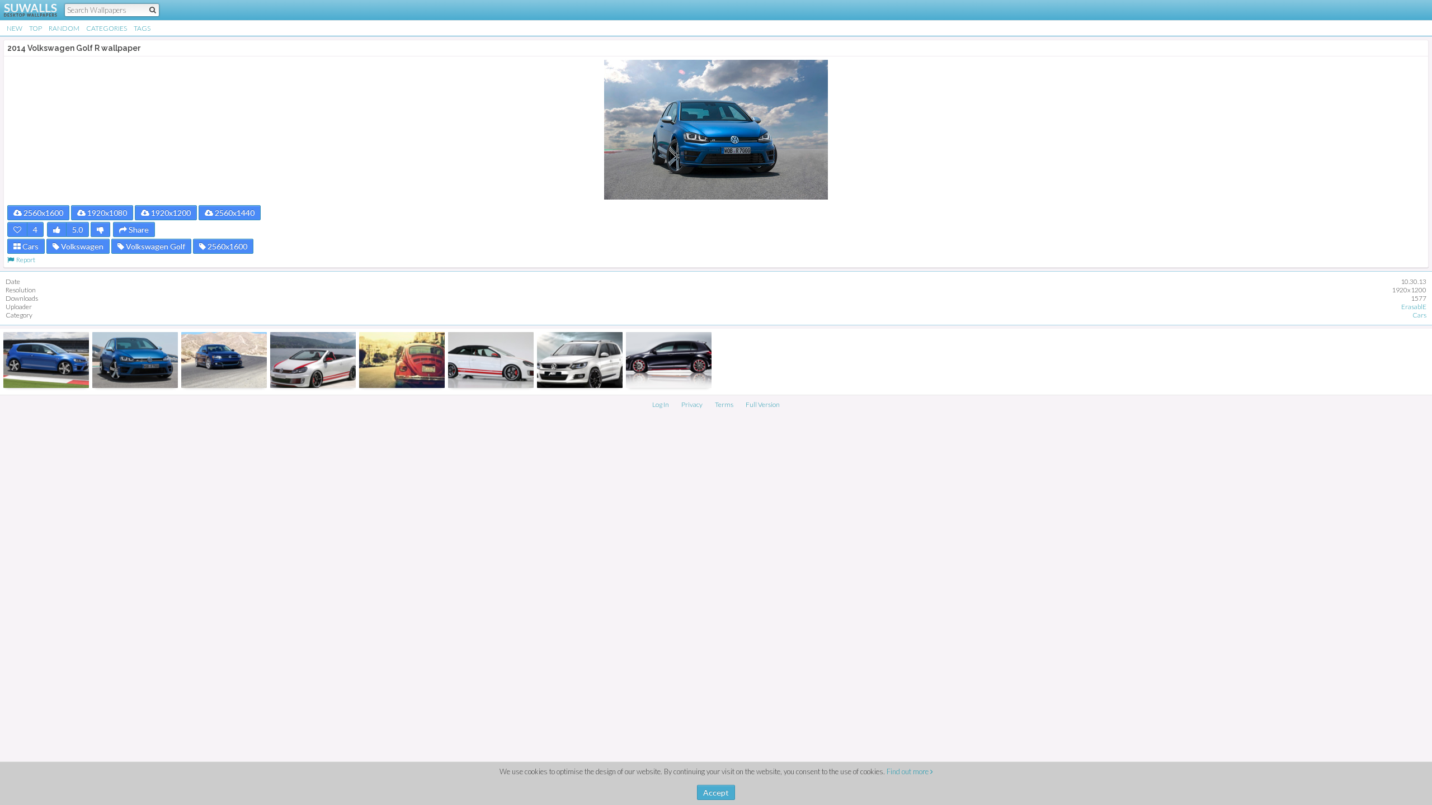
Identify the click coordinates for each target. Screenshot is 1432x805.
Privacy (692, 404)
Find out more (908, 771)
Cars (30, 246)
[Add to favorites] (17, 229)
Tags (142, 28)
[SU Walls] (23, 10)
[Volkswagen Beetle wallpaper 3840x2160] (402, 360)
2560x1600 (42, 212)
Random (64, 28)
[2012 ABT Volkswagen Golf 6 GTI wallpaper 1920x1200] (669, 360)
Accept (716, 792)
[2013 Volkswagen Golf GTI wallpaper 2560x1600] (313, 360)
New (14, 28)
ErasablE (1413, 306)
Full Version (763, 404)
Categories (106, 28)
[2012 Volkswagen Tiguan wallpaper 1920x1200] (580, 360)
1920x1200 (170, 212)
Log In (660, 404)
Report (24, 259)
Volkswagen (81, 246)
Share (138, 229)
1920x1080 (106, 212)
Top (35, 28)
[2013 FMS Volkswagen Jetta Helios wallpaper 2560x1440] (224, 360)
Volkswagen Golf (154, 246)
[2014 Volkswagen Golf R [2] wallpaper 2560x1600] (135, 360)
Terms (724, 404)
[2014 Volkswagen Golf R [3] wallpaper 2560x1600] (46, 360)
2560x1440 (234, 212)
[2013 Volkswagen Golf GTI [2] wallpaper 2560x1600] (491, 360)
